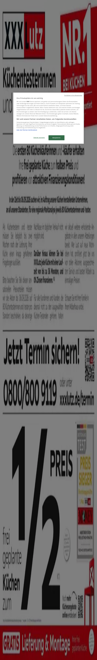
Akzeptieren (56, 138)
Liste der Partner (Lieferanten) (27, 130)
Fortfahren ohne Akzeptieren (73, 95)
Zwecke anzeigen (39, 137)
